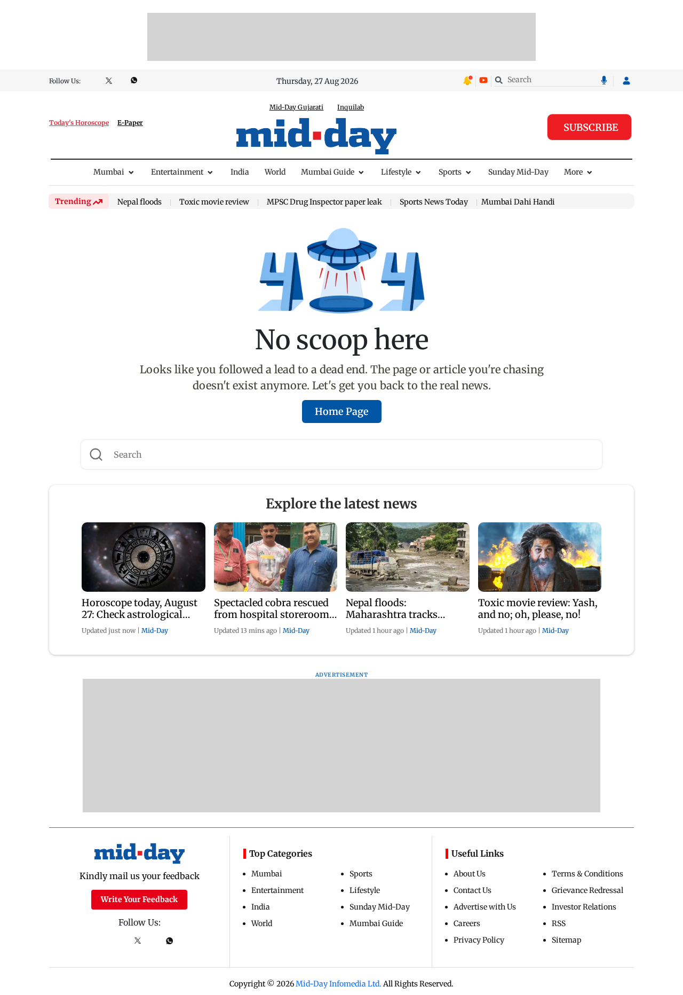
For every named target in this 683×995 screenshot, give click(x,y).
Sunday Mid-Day (518, 172)
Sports (450, 172)
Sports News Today (434, 202)
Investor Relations (584, 907)
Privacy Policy (479, 940)
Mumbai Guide (327, 172)
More (573, 172)
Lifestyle (396, 172)
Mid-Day (154, 630)
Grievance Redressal (587, 890)
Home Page (342, 411)
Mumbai (108, 172)
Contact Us (472, 890)
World (275, 172)
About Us (470, 874)
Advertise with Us (485, 907)
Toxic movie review (214, 202)
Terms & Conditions (587, 874)
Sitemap (567, 940)
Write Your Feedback (139, 899)
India (240, 172)
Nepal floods (139, 202)
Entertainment (177, 172)
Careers (467, 923)
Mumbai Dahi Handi (518, 202)
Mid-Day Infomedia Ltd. (339, 984)
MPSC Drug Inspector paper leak (324, 202)
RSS (559, 923)
